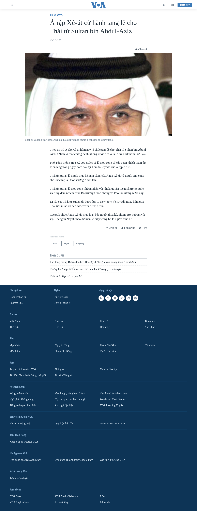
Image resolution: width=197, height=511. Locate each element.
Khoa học (150, 321)
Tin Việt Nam (61, 297)
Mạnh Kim (15, 345)
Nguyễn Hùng (62, 345)
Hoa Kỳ (59, 327)
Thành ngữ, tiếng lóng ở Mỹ (70, 393)
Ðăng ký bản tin (18, 297)
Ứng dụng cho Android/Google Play (74, 459)
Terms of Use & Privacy (112, 423)
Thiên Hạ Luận (108, 351)
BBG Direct (16, 496)
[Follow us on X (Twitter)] (108, 298)
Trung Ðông (56, 14)
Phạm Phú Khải (108, 345)
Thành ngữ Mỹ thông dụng (114, 393)
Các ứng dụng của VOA (112, 459)
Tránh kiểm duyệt (19, 478)
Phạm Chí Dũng (63, 351)
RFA (102, 496)
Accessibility (61, 502)
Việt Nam (15, 321)
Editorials (105, 502)
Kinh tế (104, 321)
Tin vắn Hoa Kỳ (108, 369)
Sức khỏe (150, 327)
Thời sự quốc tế (62, 303)
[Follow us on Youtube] (115, 298)
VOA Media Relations (66, 496)
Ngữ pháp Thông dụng (21, 399)
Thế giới (14, 327)
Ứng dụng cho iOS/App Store (25, 459)
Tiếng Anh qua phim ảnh (23, 405)
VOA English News (20, 502)
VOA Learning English (112, 405)
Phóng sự (60, 369)
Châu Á (59, 321)
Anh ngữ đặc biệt (64, 405)
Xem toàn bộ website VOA (24, 441)
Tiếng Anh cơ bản (19, 393)
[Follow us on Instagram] (121, 298)
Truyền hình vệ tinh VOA (23, 369)
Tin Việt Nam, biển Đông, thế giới (28, 375)
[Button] (141, 49)
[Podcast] (128, 298)
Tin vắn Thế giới (63, 375)
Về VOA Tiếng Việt (20, 423)
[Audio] (164, 5)
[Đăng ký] (135, 298)
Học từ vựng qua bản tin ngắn (70, 399)
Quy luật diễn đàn (64, 423)
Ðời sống (105, 327)
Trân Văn (150, 345)
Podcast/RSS (16, 303)
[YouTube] (173, 5)
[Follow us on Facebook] (101, 298)
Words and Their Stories (112, 399)
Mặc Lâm (15, 351)
